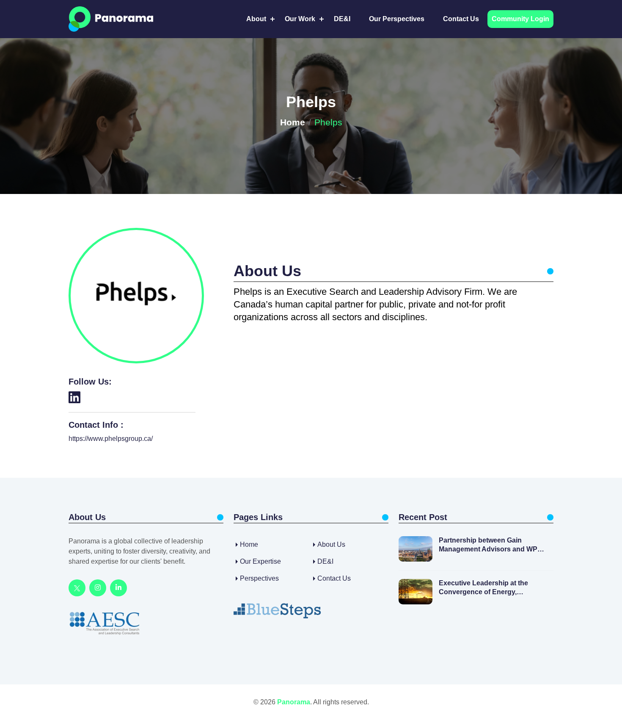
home (249, 544)
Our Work (300, 18)
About (256, 18)
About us (331, 544)
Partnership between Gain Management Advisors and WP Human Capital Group (488, 545)
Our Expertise (260, 561)
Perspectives (259, 578)
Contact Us (461, 18)
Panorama (293, 702)
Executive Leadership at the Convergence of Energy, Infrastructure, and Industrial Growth (484, 588)
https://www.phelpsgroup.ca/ (111, 438)
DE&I (342, 18)
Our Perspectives (396, 18)
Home (292, 122)
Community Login (520, 18)
